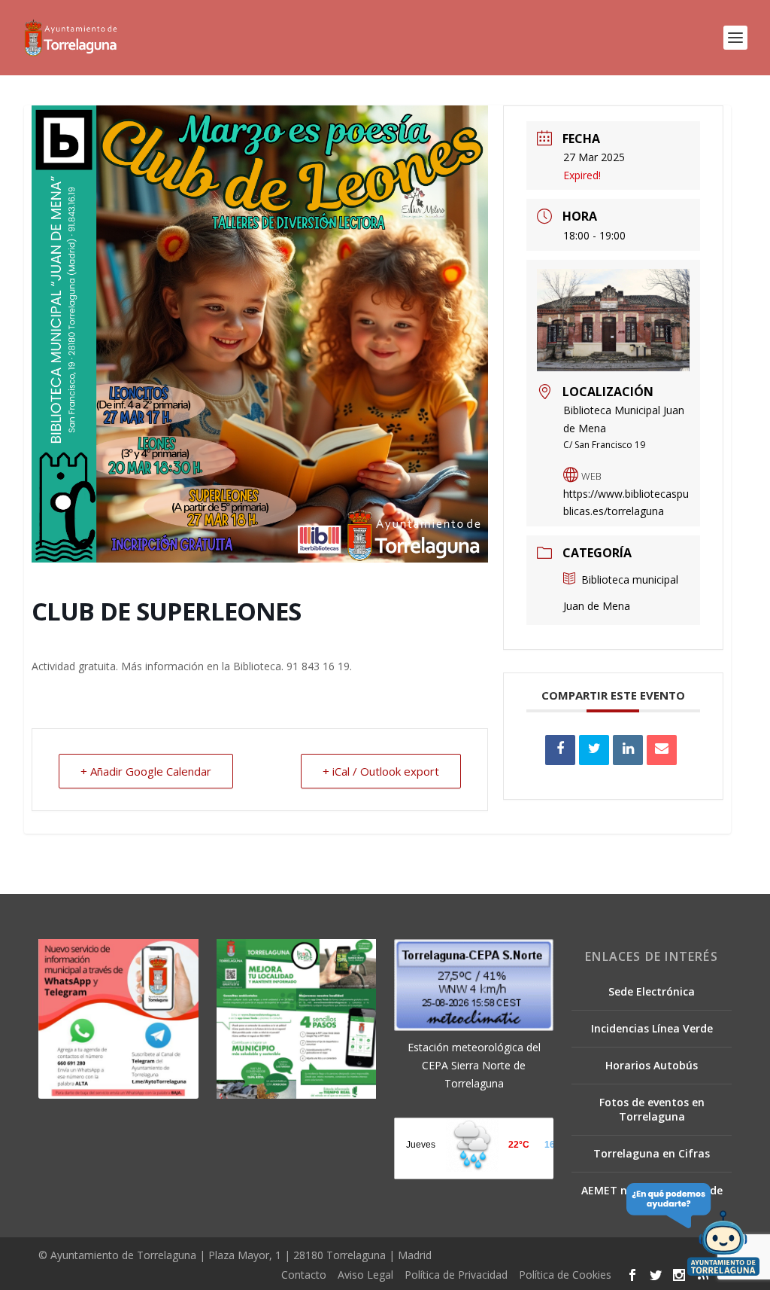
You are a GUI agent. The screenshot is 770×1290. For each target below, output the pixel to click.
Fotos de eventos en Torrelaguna (652, 1109)
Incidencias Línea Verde (652, 1028)
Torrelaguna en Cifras (651, 1153)
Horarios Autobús (651, 1065)
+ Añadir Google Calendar (145, 771)
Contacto (303, 1274)
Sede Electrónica (651, 991)
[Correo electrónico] (662, 750)
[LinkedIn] (628, 750)
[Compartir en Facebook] (560, 750)
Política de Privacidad (456, 1274)
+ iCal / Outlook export (381, 771)
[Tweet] (594, 750)
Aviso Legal (365, 1274)
